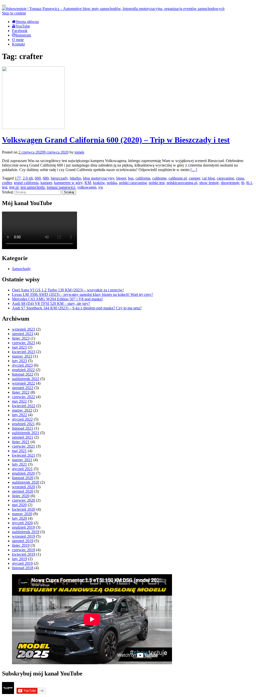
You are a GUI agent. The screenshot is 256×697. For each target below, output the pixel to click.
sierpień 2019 (22, 541)
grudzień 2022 (23, 370)
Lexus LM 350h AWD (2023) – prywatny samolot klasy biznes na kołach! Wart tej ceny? (82, 294)
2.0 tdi (28, 178)
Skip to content (14, 13)
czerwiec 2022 (23, 397)
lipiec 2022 (21, 392)
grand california (26, 183)
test (4, 187)
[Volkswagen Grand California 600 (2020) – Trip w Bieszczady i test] (33, 128)
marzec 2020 (22, 514)
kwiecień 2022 (23, 406)
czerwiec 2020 (23, 500)
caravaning (225, 178)
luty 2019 (19, 559)
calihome (159, 178)
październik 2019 (25, 532)
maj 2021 (19, 451)
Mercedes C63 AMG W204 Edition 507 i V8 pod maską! (57, 299)
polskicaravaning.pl (181, 183)
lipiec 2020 (21, 496)
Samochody (21, 269)
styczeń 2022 (22, 419)
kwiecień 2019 (23, 554)
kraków (99, 183)
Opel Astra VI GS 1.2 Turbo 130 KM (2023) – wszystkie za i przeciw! (68, 290)
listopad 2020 (22, 478)
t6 (242, 183)
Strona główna (27, 22)
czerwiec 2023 (23, 343)
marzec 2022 (22, 410)
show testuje (209, 183)
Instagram (23, 35)
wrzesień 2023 (23, 329)
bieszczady (59, 178)
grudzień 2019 (23, 527)
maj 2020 (19, 505)
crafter (7, 183)
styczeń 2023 (22, 365)
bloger (121, 178)
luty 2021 (19, 464)
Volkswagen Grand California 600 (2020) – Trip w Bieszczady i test (116, 139)
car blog (208, 178)
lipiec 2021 (21, 442)
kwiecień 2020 (23, 509)
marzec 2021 (22, 460)
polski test (156, 183)
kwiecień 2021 (23, 455)
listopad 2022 (22, 374)
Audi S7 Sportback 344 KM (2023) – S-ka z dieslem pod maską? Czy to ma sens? (77, 308)
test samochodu (32, 187)
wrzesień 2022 (23, 383)
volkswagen (86, 187)
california (143, 178)
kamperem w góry (68, 183)
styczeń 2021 (22, 469)
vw (100, 187)
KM (87, 183)
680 (46, 178)
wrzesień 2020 (23, 487)
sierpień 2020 (22, 491)
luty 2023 (19, 361)
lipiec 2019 (21, 545)
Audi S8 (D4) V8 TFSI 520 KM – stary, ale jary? (51, 303)
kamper (46, 183)
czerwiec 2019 (23, 550)
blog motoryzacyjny (98, 178)
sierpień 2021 (22, 437)
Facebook (20, 31)
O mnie (18, 40)
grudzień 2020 (23, 473)
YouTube (23, 26)
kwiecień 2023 (23, 352)
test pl (13, 187)
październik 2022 (25, 379)
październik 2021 (25, 433)
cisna (240, 178)
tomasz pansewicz (61, 187)
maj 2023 (19, 347)
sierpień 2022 (22, 388)
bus (131, 178)
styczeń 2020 (22, 523)
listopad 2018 (22, 568)
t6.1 (249, 183)
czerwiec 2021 (23, 446)
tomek (79, 152)
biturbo (75, 178)
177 (18, 178)
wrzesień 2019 (23, 536)
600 (38, 178)
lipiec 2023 (21, 338)
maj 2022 (19, 401)
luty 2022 (19, 415)
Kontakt (18, 44)
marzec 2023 (22, 356)
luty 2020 (19, 518)
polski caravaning (133, 183)
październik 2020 (25, 482)
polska (112, 183)
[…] (193, 170)
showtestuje (230, 183)
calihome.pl (177, 178)
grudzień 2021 (23, 424)
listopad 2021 (22, 428)
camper (194, 178)
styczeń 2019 (22, 563)
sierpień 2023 (22, 334)
